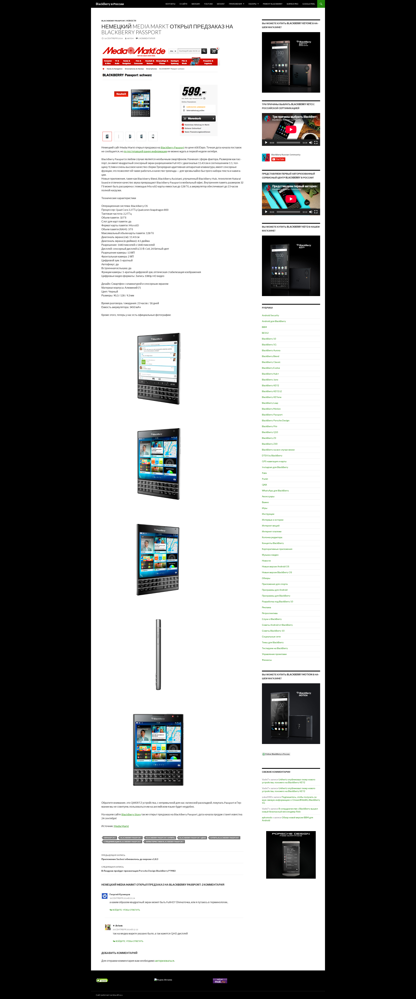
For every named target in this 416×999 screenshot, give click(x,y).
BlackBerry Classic (271, 362)
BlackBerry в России (110, 4)
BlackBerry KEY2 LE (272, 391)
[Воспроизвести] (266, 142)
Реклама (266, 607)
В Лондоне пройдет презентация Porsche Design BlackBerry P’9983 (138, 869)
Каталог (221, 4)
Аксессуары (268, 496)
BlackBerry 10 (269, 338)
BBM (264, 327)
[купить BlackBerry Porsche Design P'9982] (291, 855)
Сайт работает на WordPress (109, 995)
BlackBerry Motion (271, 408)
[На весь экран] (316, 142)
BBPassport (110, 838)
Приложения (235, 4)
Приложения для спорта (275, 584)
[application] (291, 129)
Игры (264, 508)
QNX (264, 484)
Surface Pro (292, 4)
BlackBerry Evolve (271, 367)
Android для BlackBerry (274, 321)
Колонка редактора (272, 537)
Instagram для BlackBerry (275, 467)
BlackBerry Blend (270, 356)
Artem (130, 38)
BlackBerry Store (131, 814)
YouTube (208, 4)
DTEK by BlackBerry (272, 455)
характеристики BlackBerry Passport (165, 842)
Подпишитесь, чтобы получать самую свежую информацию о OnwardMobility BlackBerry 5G (291, 800)
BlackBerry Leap (270, 403)
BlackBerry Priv (269, 426)
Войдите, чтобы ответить (126, 910)
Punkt (265, 478)
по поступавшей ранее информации (145, 151)
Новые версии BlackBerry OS (277, 572)
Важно (265, 502)
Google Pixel (308, 4)
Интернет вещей (271, 525)
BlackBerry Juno (270, 379)
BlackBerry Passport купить (160, 838)
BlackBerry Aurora (271, 350)
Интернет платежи (271, 531)
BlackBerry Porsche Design (275, 420)
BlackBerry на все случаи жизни (278, 449)
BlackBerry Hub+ (270, 373)
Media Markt (121, 826)
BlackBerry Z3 (269, 438)
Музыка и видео (270, 554)
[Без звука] (310, 142)
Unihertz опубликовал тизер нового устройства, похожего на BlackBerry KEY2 (288, 781)
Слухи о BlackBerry (272, 619)
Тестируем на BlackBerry (275, 648)
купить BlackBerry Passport (224, 838)
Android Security (270, 315)
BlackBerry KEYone (271, 397)
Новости (131, 20)
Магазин (196, 4)
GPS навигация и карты (274, 461)
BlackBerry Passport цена (192, 838)
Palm (264, 473)
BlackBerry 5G (269, 344)
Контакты (170, 4)
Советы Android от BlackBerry (277, 624)
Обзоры (252, 4)
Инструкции (268, 513)
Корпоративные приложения (277, 549)
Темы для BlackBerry (273, 642)
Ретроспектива (270, 613)
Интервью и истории (272, 519)
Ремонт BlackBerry (272, 4)
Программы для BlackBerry (276, 595)
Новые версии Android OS (275, 566)
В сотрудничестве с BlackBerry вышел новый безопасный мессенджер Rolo (290, 810)
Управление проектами (274, 654)
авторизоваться (164, 960)
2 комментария (146, 38)
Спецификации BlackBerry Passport (122, 842)
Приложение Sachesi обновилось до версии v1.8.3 (129, 857)
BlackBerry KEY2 (270, 385)
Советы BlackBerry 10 (273, 630)
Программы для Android (274, 589)
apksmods (267, 817)
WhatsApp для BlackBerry (275, 490)
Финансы (267, 659)
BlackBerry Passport (113, 20)
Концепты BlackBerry (273, 543)
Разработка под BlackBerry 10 (277, 601)
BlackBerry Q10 (270, 432)
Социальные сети (271, 636)
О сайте (183, 4)
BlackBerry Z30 (269, 443)
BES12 (265, 332)
